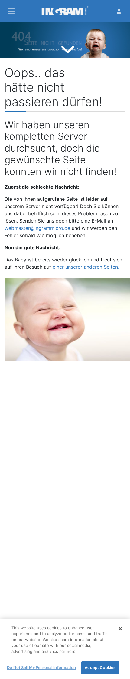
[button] (10, 11)
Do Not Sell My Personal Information (41, 667)
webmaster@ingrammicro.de (37, 228)
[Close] (120, 628)
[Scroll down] (68, 49)
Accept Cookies (100, 667)
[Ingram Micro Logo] (64, 11)
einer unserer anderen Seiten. (86, 267)
